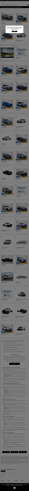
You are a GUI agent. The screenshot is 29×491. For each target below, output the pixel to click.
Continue (14, 31)
